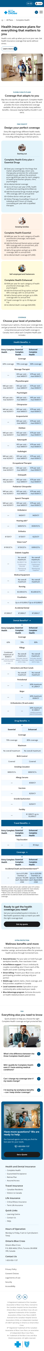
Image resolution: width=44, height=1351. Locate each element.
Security (8, 1282)
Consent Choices (12, 1273)
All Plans (9, 20)
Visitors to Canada (14, 1193)
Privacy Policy (11, 1269)
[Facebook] (19, 1297)
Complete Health (23, 20)
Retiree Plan (12, 1177)
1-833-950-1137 (23, 1146)
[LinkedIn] (25, 1297)
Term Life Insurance (15, 1205)
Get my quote (22, 924)
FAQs (9, 1221)
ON (28, 3)
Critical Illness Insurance (16, 1202)
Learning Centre (13, 1214)
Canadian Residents (15, 1189)
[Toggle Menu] (41, 12)
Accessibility (10, 1286)
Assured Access (13, 1180)
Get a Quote (22, 1154)
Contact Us (11, 1217)
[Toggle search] (36, 12)
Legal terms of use (12, 1278)
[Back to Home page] (2, 20)
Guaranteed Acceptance (16, 1174)
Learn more (8, 49)
